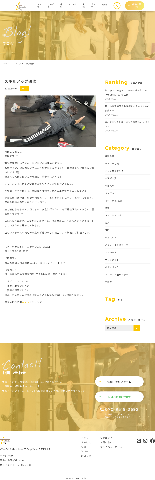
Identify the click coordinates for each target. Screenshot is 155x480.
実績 (83, 5)
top (5, 63)
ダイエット (111, 193)
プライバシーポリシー (112, 446)
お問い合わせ (107, 442)
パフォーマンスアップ (117, 244)
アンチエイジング (114, 170)
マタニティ (106, 437)
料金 (61, 5)
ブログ (93, 5)
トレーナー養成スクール (118, 274)
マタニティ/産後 (113, 200)
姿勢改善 (109, 156)
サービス (51, 5)
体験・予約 (136, 5)
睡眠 (107, 230)
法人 (107, 222)
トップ (39, 5)
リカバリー (111, 185)
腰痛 (107, 207)
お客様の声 (111, 178)
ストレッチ (111, 252)
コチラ (25, 301)
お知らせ (104, 5)
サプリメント (112, 259)
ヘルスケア (111, 237)
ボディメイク (112, 267)
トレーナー (72, 5)
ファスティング (113, 215)
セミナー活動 (112, 163)
